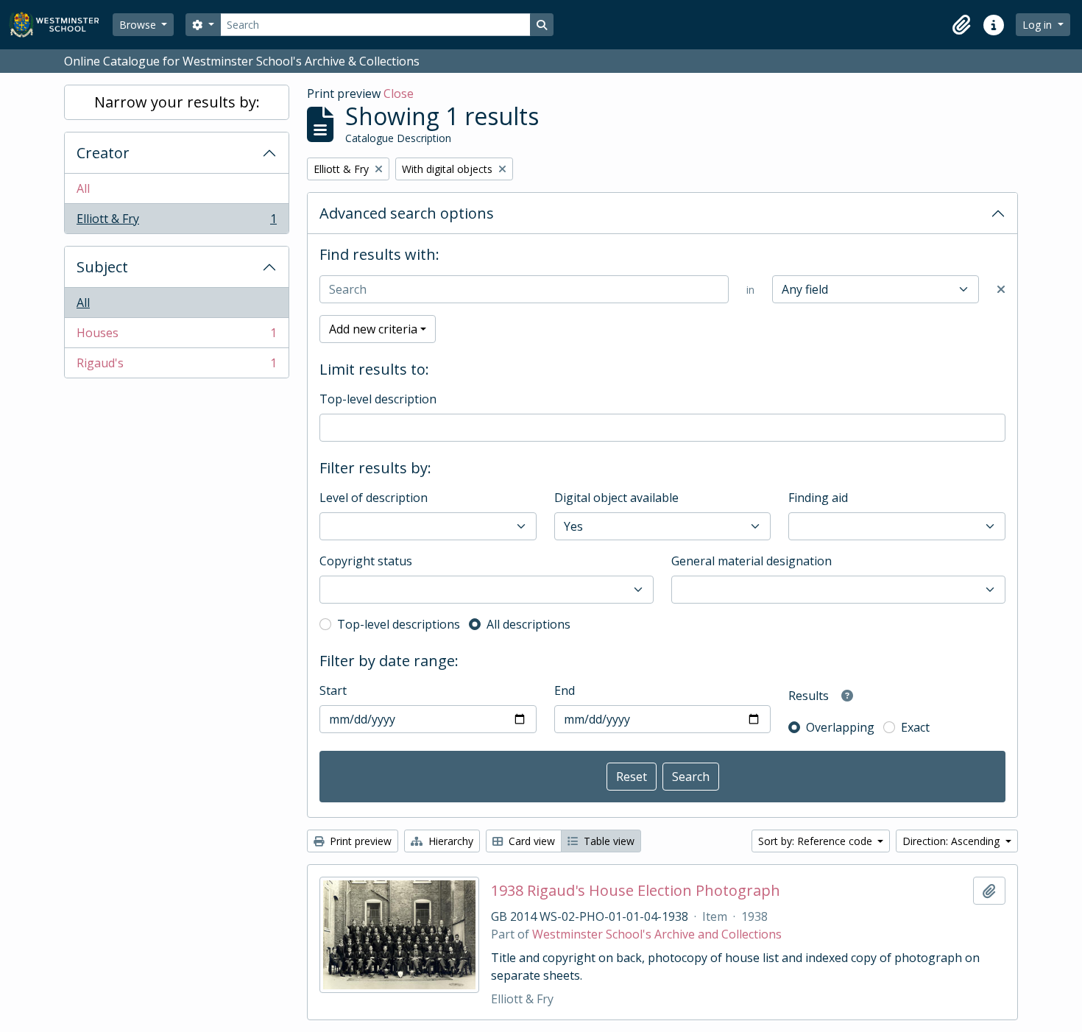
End (564, 690)
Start (333, 690)
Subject (102, 267)
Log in (1038, 25)
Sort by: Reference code (816, 841)
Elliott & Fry (176, 222)
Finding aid (818, 498)
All (83, 188)
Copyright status (365, 561)
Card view (530, 841)
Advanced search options (406, 213)
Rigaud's (176, 366)
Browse (139, 25)
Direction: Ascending (952, 841)
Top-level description (377, 399)
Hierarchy (449, 841)
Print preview (359, 841)
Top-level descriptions (398, 624)
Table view (607, 841)
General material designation (751, 561)
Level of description (373, 498)
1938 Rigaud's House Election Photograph (635, 891)
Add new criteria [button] (373, 329)
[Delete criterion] (1001, 289)
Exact (915, 727)
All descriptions (528, 624)
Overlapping (840, 727)
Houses (176, 336)
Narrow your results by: (177, 102)
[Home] (61, 24)
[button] (961, 25)
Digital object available (616, 498)
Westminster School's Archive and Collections (657, 934)
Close (398, 93)
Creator (103, 153)
